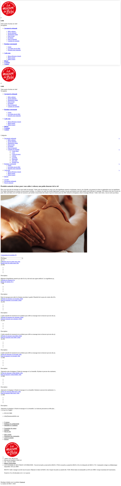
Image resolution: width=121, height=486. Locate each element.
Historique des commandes (11, 436)
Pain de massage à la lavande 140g (10, 356)
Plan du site (7, 431)
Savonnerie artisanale (10, 138)
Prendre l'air (15, 162)
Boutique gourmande (10, 164)
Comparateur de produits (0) (8, 255)
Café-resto (7, 170)
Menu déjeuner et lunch (14, 56)
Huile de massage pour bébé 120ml (10, 337)
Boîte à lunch (11, 59)
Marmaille (14, 159)
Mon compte (7, 434)
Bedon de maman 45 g (7, 281)
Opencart (22, 482)
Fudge (9, 47)
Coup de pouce (16, 154)
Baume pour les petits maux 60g (10, 263)
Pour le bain (11, 36)
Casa (13, 152)
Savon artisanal (12, 33)
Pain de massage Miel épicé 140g (10, 393)
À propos (6, 422)
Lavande (14, 157)
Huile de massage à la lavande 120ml (11, 300)
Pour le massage (12, 39)
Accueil (6, 179)
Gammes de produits (13, 41)
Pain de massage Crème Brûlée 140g (11, 374)
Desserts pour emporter (14, 50)
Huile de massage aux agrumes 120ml (11, 319)
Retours (6, 439)
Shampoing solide (13, 34)
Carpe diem (15, 151)
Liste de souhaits (9, 438)
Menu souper (11, 57)
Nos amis (14, 160)
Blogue (6, 176)
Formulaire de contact (10, 428)
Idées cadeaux (12, 31)
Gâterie (13, 156)
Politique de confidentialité (11, 424)
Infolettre (6, 430)
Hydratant (10, 37)
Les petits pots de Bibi (14, 48)
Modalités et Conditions (11, 425)
